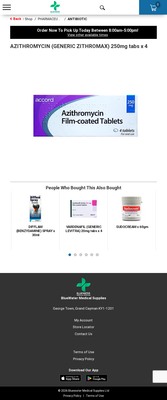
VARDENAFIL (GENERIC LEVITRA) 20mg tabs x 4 (84, 229)
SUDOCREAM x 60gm (132, 227)
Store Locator (83, 327)
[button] (70, 253)
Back (16, 19)
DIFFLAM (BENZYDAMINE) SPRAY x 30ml (35, 231)
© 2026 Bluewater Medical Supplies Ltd (83, 390)
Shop (28, 19)
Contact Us (83, 334)
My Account (83, 320)
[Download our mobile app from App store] (70, 378)
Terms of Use (83, 352)
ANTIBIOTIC (77, 19)
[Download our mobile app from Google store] (96, 378)
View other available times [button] (87, 35)
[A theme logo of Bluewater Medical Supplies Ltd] (55, 7)
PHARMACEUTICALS (53, 19)
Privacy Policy (83, 359)
